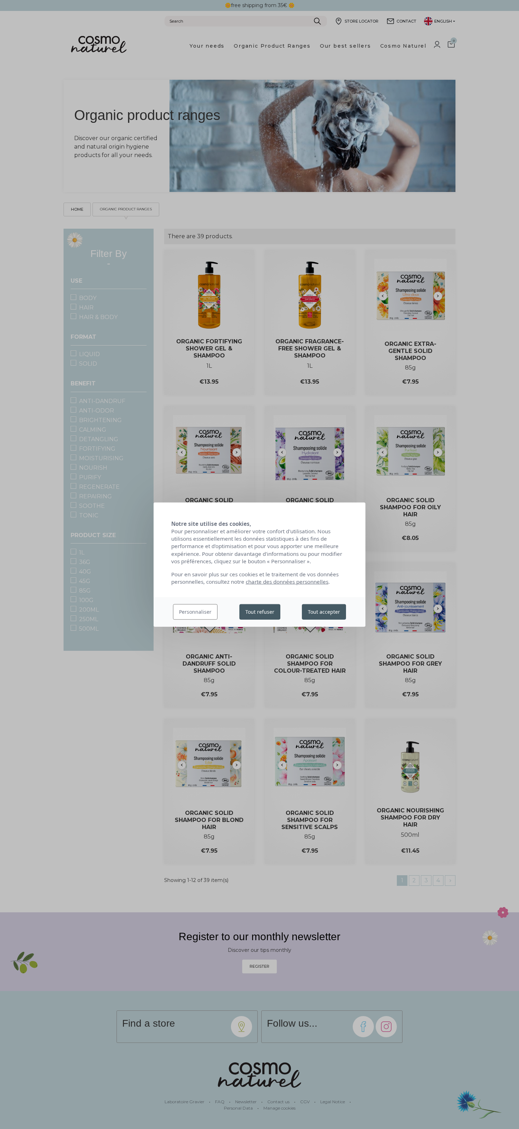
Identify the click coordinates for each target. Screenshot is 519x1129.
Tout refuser (259, 611)
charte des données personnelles (287, 581)
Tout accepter (324, 611)
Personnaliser (195, 611)
